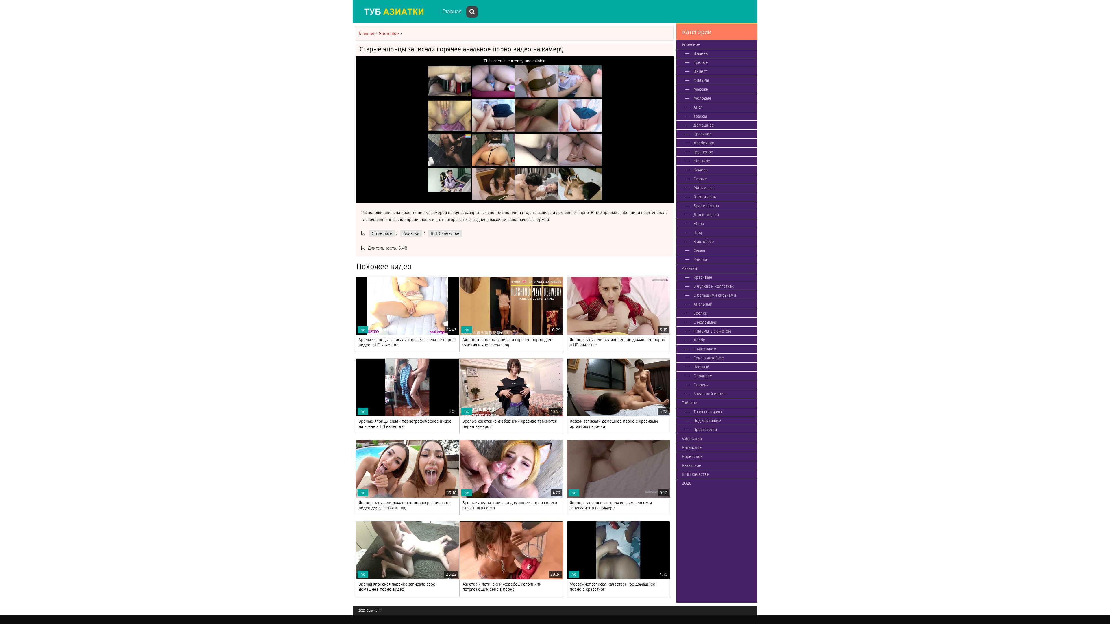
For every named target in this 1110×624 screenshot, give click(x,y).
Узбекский (692, 438)
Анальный (702, 304)
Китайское (692, 447)
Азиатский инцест (710, 393)
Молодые (702, 98)
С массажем (704, 349)
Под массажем (707, 420)
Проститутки (705, 429)
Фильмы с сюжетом (712, 331)
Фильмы (701, 80)
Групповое (703, 152)
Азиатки (411, 233)
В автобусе (703, 241)
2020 (687, 483)
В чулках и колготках (713, 286)
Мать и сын (704, 187)
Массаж (700, 89)
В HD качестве (445, 233)
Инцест (700, 71)
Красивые (702, 277)
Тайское (689, 402)
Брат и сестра (706, 205)
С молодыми (705, 322)
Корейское (692, 456)
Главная (452, 11)
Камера (700, 169)
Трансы (700, 116)
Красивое (702, 134)
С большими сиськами (714, 295)
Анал (698, 107)
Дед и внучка (706, 214)
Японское (382, 233)
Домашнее (703, 125)
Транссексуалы (707, 411)
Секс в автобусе (708, 358)
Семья (699, 250)
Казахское (691, 465)
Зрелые (700, 62)
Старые (700, 178)
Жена (698, 223)
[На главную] (396, 11)
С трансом (703, 375)
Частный (701, 366)
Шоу (697, 232)
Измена (700, 53)
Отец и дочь (704, 196)
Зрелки (700, 313)
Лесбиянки (703, 143)
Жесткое (701, 161)
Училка (700, 259)
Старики (701, 384)
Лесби (699, 340)
